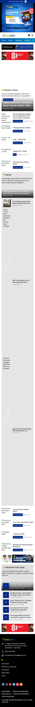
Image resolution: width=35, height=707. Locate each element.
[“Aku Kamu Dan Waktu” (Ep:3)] (6, 165)
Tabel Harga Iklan (8, 696)
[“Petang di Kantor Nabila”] (6, 130)
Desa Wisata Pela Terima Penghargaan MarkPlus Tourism (19, 609)
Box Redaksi (6, 691)
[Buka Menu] (29, 35)
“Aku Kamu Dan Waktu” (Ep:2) (21, 510)
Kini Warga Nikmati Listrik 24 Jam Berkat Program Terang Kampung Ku (20, 616)
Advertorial (5, 664)
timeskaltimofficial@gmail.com (15, 655)
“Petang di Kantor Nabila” (22, 128)
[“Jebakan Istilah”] (6, 536)
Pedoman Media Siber (20, 691)
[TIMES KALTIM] (14, 35)
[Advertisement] (17, 73)
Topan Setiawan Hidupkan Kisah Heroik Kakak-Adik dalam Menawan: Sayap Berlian (17, 104)
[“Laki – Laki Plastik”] (6, 142)
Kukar (3, 676)
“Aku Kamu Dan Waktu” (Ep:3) (21, 163)
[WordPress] (13, 684)
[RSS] (21, 684)
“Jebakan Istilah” (19, 534)
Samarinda (5, 670)
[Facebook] (3, 684)
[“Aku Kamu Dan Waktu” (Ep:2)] (6, 512)
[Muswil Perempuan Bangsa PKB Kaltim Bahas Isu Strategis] (7, 430)
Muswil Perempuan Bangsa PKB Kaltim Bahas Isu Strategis (22, 430)
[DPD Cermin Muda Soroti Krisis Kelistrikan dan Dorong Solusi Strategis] (7, 282)
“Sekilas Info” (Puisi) (20, 151)
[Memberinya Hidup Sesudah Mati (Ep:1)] (6, 548)
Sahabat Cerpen (8, 99)
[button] (32, 35)
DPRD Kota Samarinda (9, 667)
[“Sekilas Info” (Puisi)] (6, 153)
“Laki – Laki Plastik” (19, 139)
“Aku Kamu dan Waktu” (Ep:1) (23, 522)
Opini (14, 154)
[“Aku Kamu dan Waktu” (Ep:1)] (6, 524)
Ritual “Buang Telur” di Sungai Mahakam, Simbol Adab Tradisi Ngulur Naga (20, 601)
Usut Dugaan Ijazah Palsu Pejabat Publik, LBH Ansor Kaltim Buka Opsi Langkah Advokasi (21, 202)
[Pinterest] (10, 684)
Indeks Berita (6, 694)
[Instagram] (17, 684)
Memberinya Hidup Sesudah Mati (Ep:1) (23, 546)
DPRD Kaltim (6, 673)
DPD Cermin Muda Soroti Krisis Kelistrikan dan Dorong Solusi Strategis (21, 281)
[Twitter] (6, 684)
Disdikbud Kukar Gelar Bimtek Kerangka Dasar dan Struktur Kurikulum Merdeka (20, 594)
